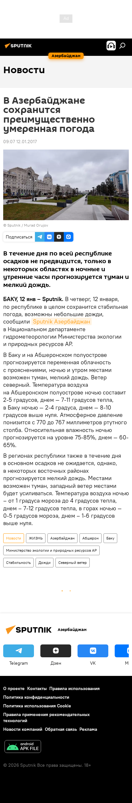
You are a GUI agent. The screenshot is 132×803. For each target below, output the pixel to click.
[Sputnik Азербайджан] (19, 48)
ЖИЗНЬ (36, 538)
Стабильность (18, 562)
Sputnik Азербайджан (61, 321)
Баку (110, 538)
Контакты (37, 688)
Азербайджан (62, 538)
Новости (13, 538)
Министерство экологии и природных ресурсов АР (51, 550)
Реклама (88, 729)
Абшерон (90, 538)
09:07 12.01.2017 (20, 141)
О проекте (14, 688)
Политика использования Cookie (37, 706)
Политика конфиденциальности (36, 697)
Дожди (44, 562)
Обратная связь (61, 729)
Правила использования (74, 688)
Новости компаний (22, 729)
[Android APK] (23, 747)
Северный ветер (72, 562)
